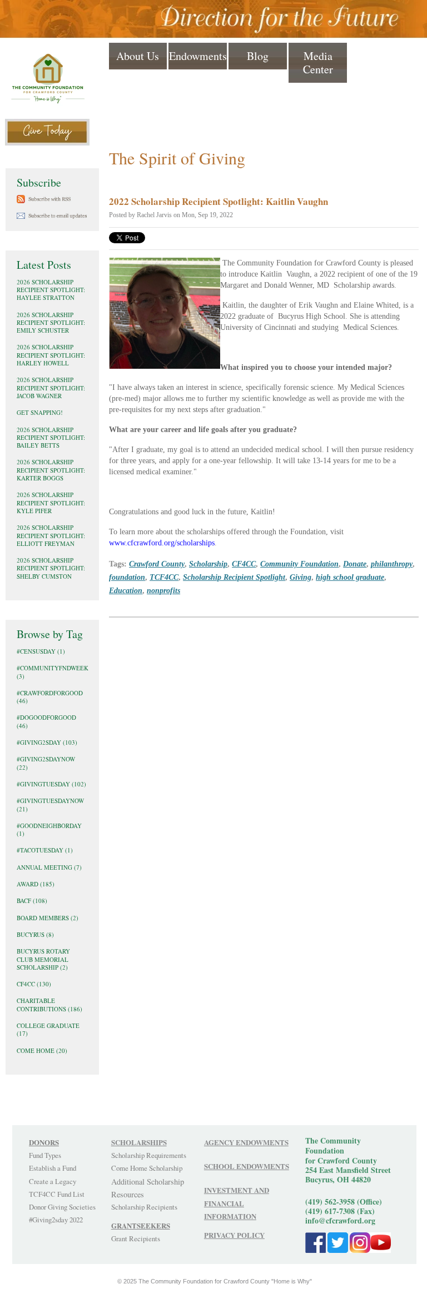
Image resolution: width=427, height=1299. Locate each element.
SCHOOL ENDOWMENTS (246, 1166)
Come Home (42, 1050)
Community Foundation (299, 563)
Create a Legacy (52, 1181)
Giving (300, 577)
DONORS (44, 1142)
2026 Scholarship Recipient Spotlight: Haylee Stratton (51, 290)
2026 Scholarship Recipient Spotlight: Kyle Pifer (51, 502)
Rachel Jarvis (154, 215)
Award (35, 884)
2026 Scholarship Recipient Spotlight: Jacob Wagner (51, 387)
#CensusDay (41, 651)
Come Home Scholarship (146, 1168)
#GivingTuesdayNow (50, 804)
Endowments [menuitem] (198, 55)
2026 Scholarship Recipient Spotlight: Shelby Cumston (51, 568)
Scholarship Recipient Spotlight (234, 577)
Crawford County (157, 563)
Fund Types (45, 1155)
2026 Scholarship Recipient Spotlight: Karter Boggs (51, 470)
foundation (127, 577)
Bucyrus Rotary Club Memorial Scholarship (43, 959)
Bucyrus (35, 934)
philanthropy (392, 563)
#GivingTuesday (51, 784)
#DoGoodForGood (46, 721)
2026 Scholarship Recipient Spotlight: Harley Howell (51, 355)
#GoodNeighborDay (49, 829)
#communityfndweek (52, 672)
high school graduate (350, 577)
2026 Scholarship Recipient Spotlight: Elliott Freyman (51, 535)
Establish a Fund (52, 1168)
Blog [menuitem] (258, 55)
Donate (354, 563)
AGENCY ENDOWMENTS (246, 1142)
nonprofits (163, 590)
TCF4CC (164, 577)
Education (125, 590)
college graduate (48, 1029)
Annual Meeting (49, 867)
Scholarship (208, 563)
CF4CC (244, 563)
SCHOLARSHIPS (139, 1142)
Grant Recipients (135, 1238)
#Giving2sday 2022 (56, 1220)
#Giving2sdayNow (46, 763)
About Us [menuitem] (137, 55)
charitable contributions (49, 1004)
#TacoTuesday (45, 850)
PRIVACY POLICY (234, 1235)
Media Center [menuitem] (318, 62)
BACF (32, 900)
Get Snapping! (40, 412)
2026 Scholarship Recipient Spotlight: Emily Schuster (51, 322)
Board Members (47, 918)
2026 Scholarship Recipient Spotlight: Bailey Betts (51, 437)
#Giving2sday (47, 742)
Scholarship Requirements (148, 1155)
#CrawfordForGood (50, 697)
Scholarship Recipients (144, 1207)
